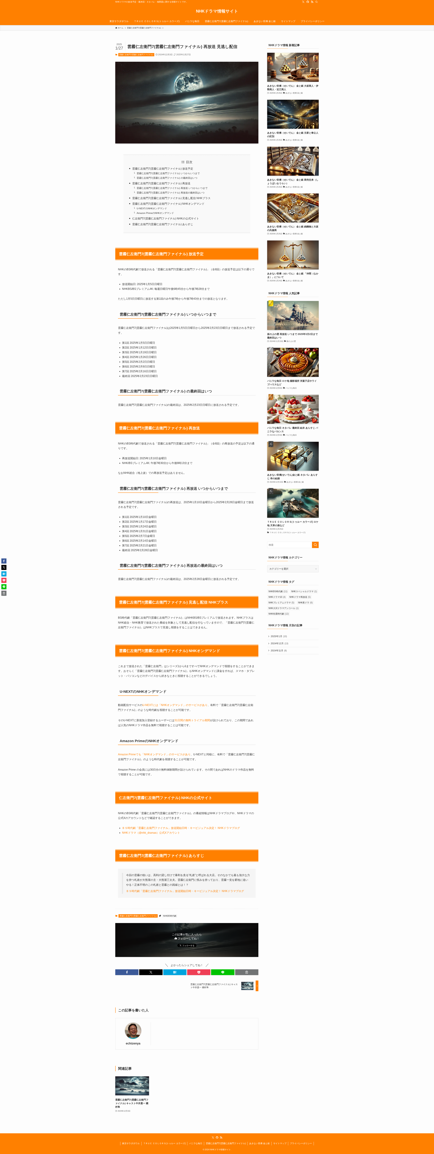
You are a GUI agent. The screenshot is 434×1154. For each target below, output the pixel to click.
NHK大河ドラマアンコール (284, 608)
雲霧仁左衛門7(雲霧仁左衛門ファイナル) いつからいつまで (168, 173)
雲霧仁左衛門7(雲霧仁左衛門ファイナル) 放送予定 (162, 168)
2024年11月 (279, 650)
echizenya (133, 1043)
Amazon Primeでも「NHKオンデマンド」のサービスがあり (154, 754)
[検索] (316, 2)
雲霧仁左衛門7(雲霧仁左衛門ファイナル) (136, 55)
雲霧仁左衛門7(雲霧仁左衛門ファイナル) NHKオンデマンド (168, 203)
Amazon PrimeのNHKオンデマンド (155, 213)
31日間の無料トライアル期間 (192, 720)
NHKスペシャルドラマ (304, 591)
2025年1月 (279, 636)
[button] (127, 972)
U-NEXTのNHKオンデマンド (152, 208)
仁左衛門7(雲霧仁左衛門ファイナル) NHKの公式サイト (165, 218)
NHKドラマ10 (277, 597)
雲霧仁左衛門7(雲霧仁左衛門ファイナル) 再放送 (161, 183)
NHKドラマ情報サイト (217, 11)
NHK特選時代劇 (279, 614)
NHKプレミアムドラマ (281, 602)
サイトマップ (280, 1143)
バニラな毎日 (195, 1143)
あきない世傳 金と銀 (259, 1143)
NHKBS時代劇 (169, 916)
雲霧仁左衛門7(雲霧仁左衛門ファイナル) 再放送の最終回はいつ (170, 192)
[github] (307, 2)
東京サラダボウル (131, 1143)
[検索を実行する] (315, 545)
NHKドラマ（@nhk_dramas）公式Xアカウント (151, 832)
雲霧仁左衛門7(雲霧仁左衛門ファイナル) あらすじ (162, 224)
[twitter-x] (303, 2)
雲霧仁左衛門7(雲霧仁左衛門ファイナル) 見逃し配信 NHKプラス (171, 198)
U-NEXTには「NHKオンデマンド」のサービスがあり (175, 705)
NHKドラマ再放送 (300, 597)
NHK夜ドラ (305, 602)
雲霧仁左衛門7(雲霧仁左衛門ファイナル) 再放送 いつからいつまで (172, 188)
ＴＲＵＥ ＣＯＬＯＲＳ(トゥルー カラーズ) (164, 1143)
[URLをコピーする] (246, 972)
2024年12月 (279, 643)
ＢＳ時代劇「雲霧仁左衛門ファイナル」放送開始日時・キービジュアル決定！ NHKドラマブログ (181, 828)
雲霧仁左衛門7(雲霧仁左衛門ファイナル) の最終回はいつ (167, 178)
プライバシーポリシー (301, 1143)
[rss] (312, 2)
